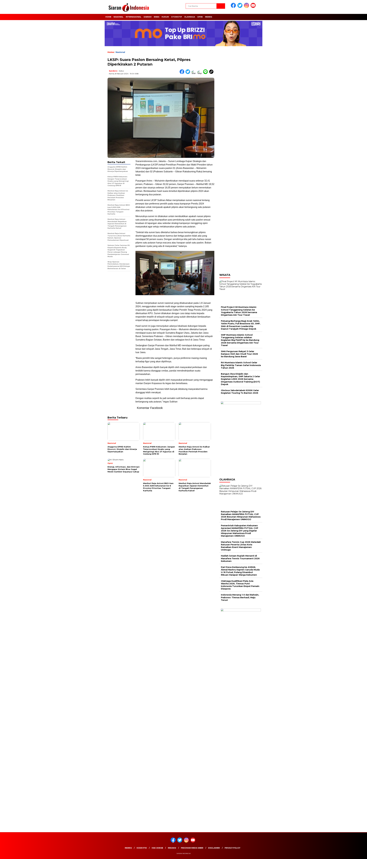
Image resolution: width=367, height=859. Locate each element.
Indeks (208, 17)
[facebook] (234, 7)
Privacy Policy (232, 848)
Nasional (118, 17)
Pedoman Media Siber (192, 848)
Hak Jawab (157, 848)
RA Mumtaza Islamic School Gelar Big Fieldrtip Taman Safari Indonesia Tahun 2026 (241, 365)
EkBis (156, 17)
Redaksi (172, 848)
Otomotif (176, 17)
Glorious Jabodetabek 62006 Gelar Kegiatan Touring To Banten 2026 (240, 391)
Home (108, 17)
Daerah (148, 17)
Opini (200, 17)
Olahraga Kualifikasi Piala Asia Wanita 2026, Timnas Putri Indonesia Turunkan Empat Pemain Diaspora (240, 585)
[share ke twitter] (188, 73)
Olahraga (189, 17)
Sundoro (113, 71)
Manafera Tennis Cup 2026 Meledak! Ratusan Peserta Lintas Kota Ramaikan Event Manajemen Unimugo (241, 546)
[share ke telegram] (200, 73)
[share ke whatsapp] (194, 73)
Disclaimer (214, 848)
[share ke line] (206, 73)
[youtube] (254, 7)
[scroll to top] (353, 854)
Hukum (165, 17)
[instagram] (247, 7)
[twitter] (240, 7)
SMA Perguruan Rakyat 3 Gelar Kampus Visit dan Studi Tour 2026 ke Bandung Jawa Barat (239, 354)
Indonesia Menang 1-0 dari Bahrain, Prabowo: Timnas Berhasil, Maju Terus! (240, 597)
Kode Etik (142, 848)
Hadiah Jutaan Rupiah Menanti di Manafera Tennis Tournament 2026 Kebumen (240, 558)
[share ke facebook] (183, 73)
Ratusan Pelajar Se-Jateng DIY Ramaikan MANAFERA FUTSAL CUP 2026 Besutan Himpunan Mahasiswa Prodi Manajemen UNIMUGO (240, 515)
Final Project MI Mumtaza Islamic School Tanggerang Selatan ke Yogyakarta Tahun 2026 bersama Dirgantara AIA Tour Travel (239, 311)
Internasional (133, 17)
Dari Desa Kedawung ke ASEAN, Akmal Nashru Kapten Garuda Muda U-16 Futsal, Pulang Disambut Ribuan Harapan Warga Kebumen (240, 571)
